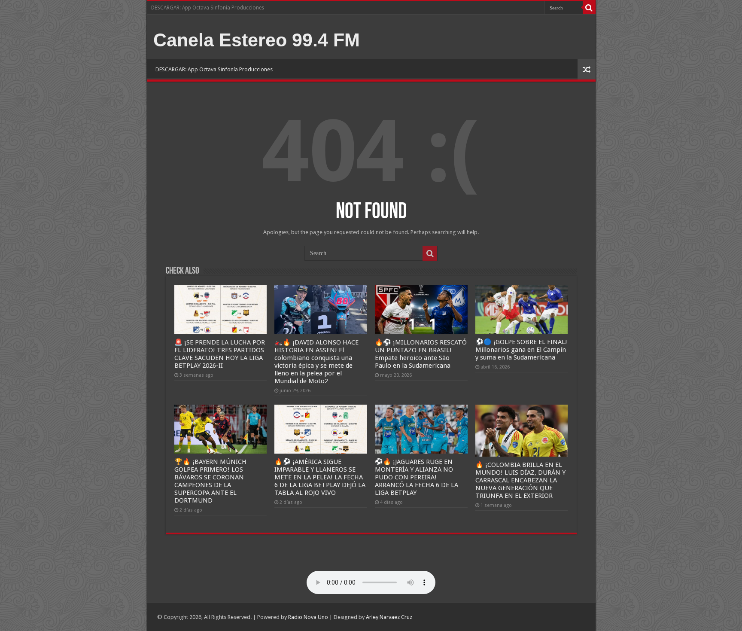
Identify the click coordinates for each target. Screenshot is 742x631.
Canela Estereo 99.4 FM (256, 40)
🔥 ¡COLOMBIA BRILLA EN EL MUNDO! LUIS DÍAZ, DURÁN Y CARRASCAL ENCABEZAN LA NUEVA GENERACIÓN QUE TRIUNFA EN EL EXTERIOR (520, 480)
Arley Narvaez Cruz (389, 617)
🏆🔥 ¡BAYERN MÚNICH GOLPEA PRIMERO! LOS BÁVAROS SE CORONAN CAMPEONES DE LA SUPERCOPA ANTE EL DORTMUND (210, 481)
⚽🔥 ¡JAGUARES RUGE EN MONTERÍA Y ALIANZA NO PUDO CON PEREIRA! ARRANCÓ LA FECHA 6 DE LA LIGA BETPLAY (416, 477)
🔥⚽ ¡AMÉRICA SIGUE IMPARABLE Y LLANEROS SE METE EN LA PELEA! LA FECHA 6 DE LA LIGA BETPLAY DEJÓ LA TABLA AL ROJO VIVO (319, 477)
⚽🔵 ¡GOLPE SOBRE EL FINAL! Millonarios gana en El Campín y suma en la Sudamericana (521, 349)
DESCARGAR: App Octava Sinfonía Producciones (207, 8)
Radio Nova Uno (308, 617)
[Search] (589, 7)
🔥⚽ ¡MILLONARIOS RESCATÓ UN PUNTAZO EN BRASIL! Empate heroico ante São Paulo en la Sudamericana (421, 353)
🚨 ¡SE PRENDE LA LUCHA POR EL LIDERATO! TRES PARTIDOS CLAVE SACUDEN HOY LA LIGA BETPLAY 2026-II (219, 353)
